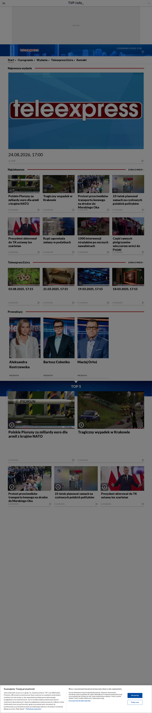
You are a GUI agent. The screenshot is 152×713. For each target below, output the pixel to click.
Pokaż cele (135, 702)
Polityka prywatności (33, 709)
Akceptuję (135, 695)
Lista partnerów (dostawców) (79, 701)
